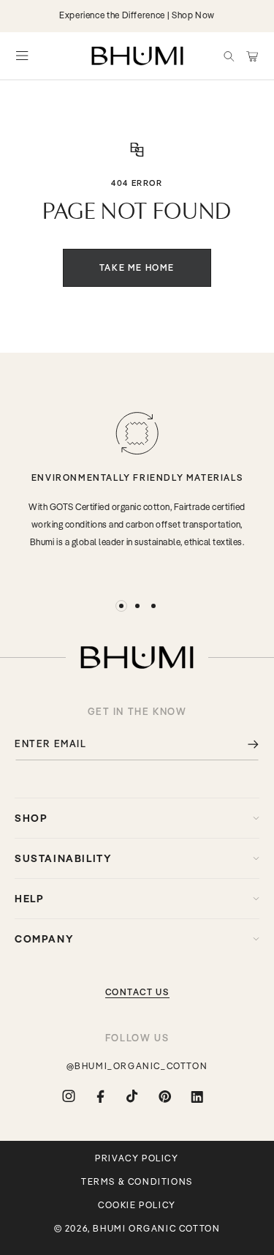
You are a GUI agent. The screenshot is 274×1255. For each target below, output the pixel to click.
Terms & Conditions (137, 1181)
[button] (228, 55)
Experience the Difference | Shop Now (137, 15)
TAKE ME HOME (137, 267)
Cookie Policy (137, 1205)
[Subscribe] (243, 744)
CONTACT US (137, 991)
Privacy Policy (136, 1158)
